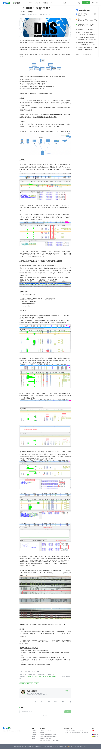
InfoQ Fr (96, 734)
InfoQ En (96, 730)
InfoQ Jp (96, 732)
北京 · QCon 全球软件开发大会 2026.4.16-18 (73, 730)
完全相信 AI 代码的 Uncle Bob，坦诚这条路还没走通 (87, 14)
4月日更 (36, 683)
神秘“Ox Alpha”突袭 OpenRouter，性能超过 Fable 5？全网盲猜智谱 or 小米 (87, 19)
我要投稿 (34, 732)
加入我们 (34, 736)
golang (56, 3)
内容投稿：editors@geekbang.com (47, 730)
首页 (30, 3)
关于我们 (34, 730)
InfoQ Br (96, 736)
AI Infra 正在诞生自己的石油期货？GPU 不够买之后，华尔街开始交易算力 (87, 43)
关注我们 (34, 738)
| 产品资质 (85, 746)
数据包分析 (29, 683)
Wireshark (22, 683)
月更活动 (37, 3)
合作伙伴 (34, 734)
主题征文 (45, 3)
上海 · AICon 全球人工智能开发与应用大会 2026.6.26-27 (76, 732)
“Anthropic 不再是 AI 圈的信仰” (85, 29)
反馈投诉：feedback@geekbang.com (48, 734)
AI (51, 3)
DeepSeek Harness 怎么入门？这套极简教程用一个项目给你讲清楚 (87, 48)
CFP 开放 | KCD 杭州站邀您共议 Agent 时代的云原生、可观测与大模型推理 (87, 38)
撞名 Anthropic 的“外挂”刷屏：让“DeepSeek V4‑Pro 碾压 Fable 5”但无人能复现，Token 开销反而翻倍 (87, 33)
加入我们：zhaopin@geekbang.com (48, 736)
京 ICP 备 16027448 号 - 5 (60, 746)
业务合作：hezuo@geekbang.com (47, 732)
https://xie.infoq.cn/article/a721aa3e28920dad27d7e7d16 (42, 676)
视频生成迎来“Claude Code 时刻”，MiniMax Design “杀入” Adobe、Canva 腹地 (86, 25)
